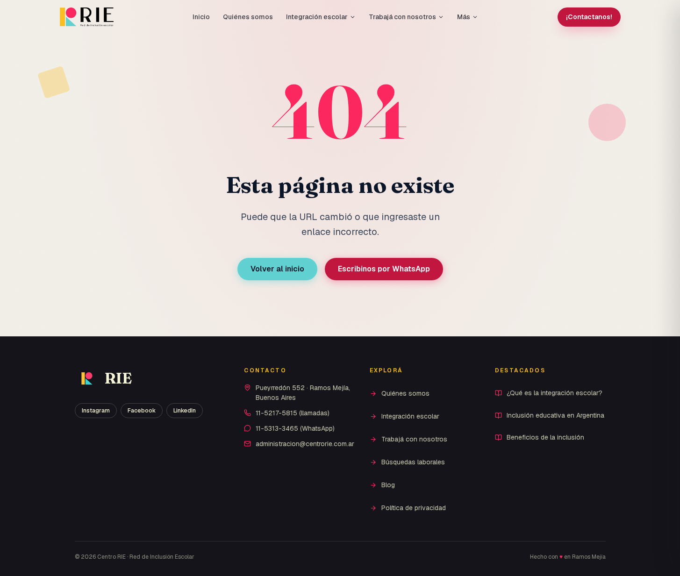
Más (463, 17)
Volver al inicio (277, 269)
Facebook (142, 410)
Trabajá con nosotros (402, 17)
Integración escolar (317, 17)
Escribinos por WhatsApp (384, 269)
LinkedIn (184, 410)
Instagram (96, 410)
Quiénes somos (248, 17)
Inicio (201, 17)
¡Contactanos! (589, 17)
